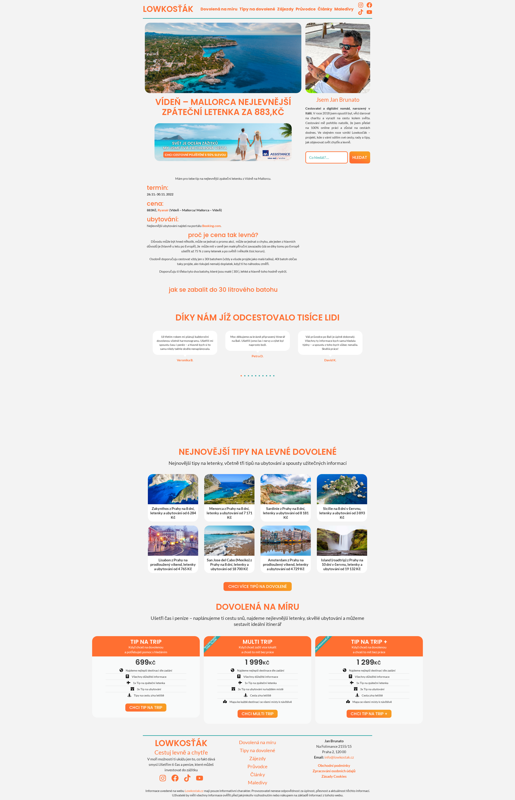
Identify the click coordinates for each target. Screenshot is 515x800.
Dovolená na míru (219, 9)
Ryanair (163, 210)
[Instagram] (361, 5)
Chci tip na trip (145, 707)
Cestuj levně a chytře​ (181, 752)
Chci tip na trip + (369, 714)
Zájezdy (285, 9)
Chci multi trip (258, 714)
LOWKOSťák (168, 9)
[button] (241, 375)
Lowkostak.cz (194, 791)
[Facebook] (369, 5)
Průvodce (306, 9)
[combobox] (326, 157)
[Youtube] (369, 12)
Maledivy (344, 9)
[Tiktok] (361, 12)
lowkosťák (181, 743)
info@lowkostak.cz (339, 757)
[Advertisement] (337, 192)
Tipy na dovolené (257, 9)
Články (325, 9)
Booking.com (211, 226)
